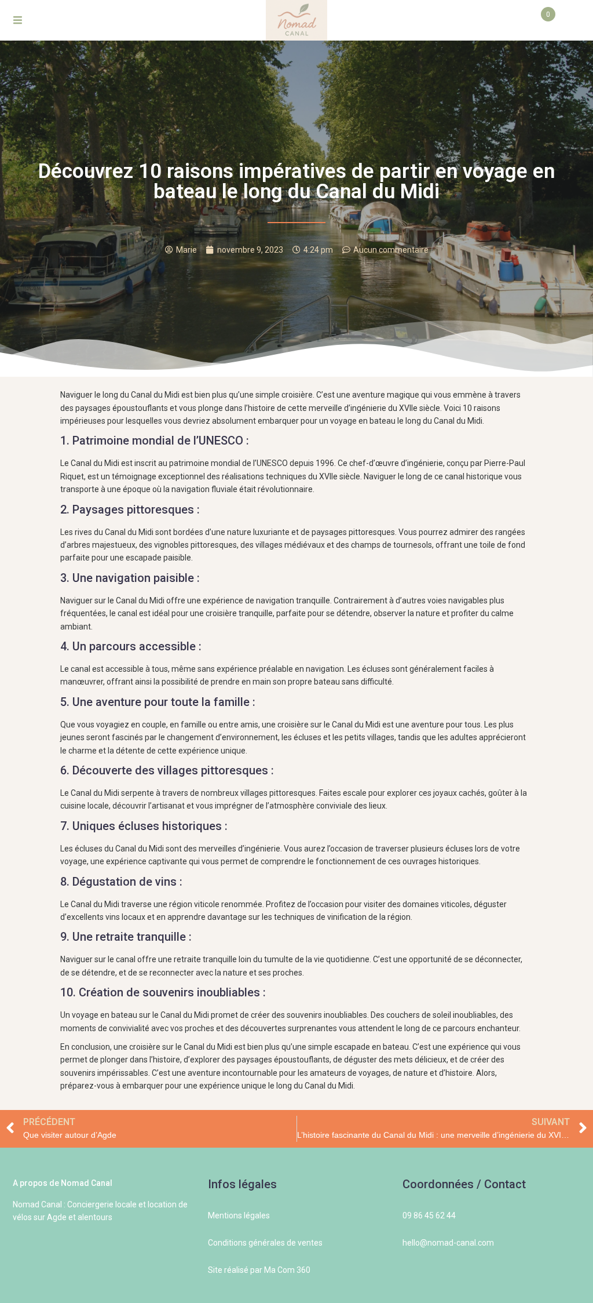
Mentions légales (239, 1215)
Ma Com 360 (287, 1270)
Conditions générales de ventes (265, 1242)
